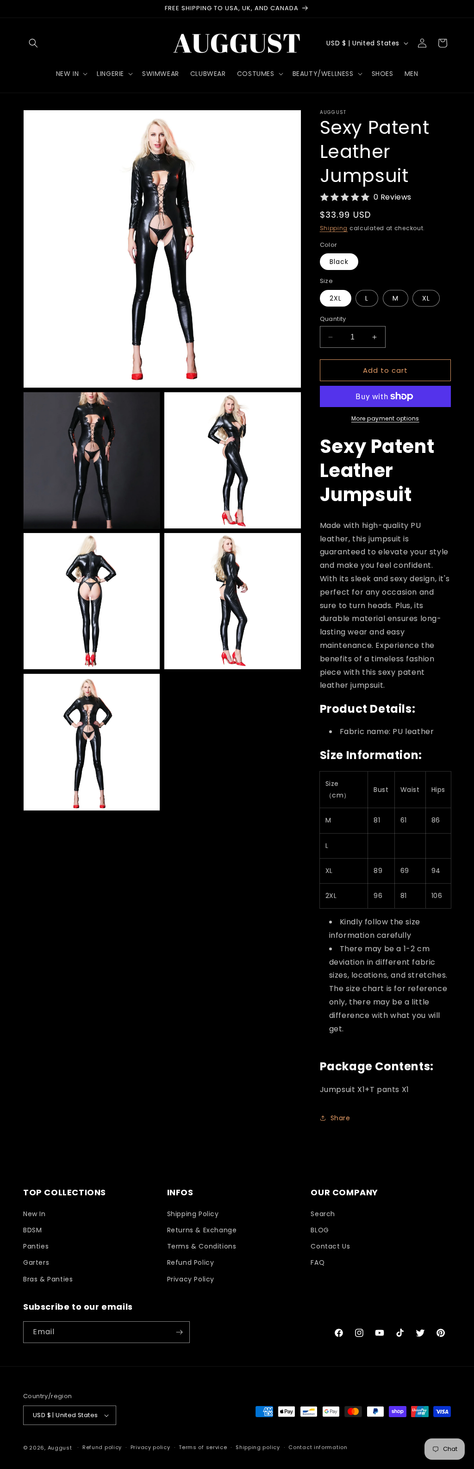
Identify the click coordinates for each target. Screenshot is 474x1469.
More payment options (385, 418)
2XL (336, 298)
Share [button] (340, 1118)
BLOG (320, 1230)
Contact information (317, 1447)
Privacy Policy (190, 1279)
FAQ (317, 1262)
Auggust (61, 1447)
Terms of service (203, 1447)
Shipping (334, 228)
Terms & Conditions (202, 1246)
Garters (36, 1262)
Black (339, 261)
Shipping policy (258, 1447)
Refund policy (102, 1447)
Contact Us (330, 1246)
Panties (36, 1246)
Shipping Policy (193, 1213)
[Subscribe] (179, 1332)
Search (323, 1213)
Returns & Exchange (202, 1230)
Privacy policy (150, 1447)
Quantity (333, 318)
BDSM (32, 1230)
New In (34, 1213)
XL (426, 298)
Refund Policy (190, 1262)
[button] (33, 43)
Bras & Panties (48, 1279)
